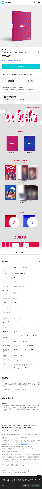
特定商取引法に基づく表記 (24, 428)
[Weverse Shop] (3, 2)
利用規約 (4, 425)
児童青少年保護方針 (29, 425)
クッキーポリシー (7, 430)
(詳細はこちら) (26, 481)
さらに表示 (20, 252)
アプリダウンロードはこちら (32, 465)
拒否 (3, 485)
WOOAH (4, 49)
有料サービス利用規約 (15, 425)
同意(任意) (26, 485)
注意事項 (31, 81)
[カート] (35, 2)
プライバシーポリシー (8, 428)
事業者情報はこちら (25, 444)
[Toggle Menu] (39, 2)
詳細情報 (11, 81)
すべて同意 (36, 485)
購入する (21, 66)
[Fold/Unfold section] (21, 261)
